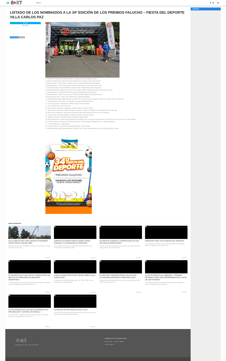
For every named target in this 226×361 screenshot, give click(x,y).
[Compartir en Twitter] (29, 236)
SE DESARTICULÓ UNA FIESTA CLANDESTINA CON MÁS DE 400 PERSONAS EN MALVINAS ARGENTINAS (29, 277)
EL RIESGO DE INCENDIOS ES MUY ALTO (70, 310)
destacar (21, 37)
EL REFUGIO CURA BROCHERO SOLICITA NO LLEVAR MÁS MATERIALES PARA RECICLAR (117, 276)
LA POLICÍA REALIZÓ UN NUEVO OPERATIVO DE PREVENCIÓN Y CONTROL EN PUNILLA (28, 311)
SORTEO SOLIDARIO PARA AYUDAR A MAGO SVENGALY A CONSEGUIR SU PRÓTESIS (72, 242)
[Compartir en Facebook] (26, 236)
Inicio (38, 3)
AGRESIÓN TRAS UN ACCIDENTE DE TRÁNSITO (164, 241)
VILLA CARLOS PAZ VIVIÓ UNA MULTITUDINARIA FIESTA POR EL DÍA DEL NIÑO (28, 242)
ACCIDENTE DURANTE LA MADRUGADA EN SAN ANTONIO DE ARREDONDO (119, 242)
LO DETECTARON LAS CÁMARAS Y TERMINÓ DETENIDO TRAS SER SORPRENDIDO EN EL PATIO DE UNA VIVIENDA (166, 277)
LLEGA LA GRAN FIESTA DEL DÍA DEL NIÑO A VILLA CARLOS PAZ (74, 276)
